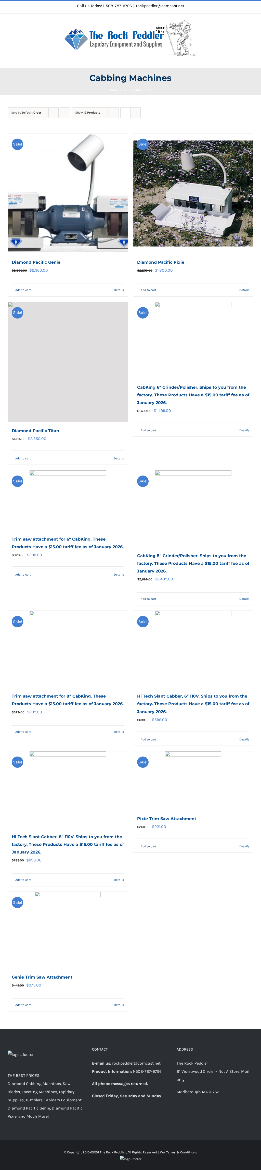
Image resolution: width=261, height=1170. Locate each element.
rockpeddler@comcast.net (160, 5)
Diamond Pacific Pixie (160, 262)
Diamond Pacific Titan (35, 430)
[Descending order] (65, 112)
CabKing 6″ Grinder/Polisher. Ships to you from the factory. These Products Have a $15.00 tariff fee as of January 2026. (193, 395)
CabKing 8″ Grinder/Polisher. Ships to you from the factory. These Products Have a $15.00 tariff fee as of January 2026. (193, 563)
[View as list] (135, 113)
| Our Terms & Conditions (177, 1152)
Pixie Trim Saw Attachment (166, 818)
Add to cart (23, 290)
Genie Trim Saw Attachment (42, 977)
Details (119, 290)
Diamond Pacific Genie (36, 262)
